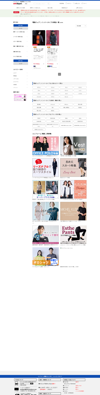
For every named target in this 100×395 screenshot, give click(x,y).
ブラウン (52, 96)
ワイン (39, 93)
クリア (20, 28)
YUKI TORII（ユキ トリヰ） (66, 125)
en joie (52, 121)
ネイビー (80, 87)
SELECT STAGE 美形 (66, 121)
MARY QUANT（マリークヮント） (52, 125)
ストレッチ (53, 104)
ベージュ (52, 90)
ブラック (52, 87)
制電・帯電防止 (66, 107)
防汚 (53, 107)
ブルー (39, 90)
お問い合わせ (79, 7)
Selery (66, 118)
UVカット (66, 104)
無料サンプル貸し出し (35, 7)
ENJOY (38, 118)
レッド (80, 90)
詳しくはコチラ (32, 12)
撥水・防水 (39, 110)
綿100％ (52, 110)
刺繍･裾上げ (64, 7)
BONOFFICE (80, 121)
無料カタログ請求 (21, 7)
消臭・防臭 (80, 104)
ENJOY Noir (52, 118)
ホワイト (39, 87)
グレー (66, 87)
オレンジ (66, 96)
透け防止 (80, 107)
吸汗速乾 (39, 104)
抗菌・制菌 (39, 107)
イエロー (52, 93)
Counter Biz (39, 121)
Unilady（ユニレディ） (39, 129)
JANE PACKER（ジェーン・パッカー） (39, 125)
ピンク (66, 93)
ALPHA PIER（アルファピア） (80, 125)
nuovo (80, 118)
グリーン (66, 90)
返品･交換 (50, 7)
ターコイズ (39, 96)
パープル (80, 93)
